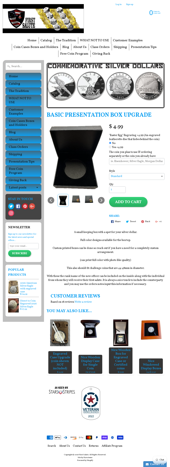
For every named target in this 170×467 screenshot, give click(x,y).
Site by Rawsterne (85, 457)
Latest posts (17, 187)
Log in (119, 4)
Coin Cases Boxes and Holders (36, 47)
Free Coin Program (74, 53)
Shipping (120, 47)
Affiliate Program (112, 446)
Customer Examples (128, 40)
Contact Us (79, 446)
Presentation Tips (144, 47)
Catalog (46, 40)
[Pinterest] (25, 206)
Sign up (129, 4)
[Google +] (32, 206)
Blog (65, 47)
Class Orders (100, 47)
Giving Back (101, 53)
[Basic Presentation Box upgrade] (63, 200)
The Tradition (66, 40)
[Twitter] (11, 206)
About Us (79, 47)
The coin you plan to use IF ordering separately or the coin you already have (132, 154)
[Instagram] (11, 213)
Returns (93, 446)
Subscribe (19, 253)
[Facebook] (18, 206)
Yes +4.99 (117, 147)
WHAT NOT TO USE (94, 40)
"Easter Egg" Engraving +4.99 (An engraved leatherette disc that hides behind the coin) (134, 137)
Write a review (83, 302)
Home (32, 40)
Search (52, 446)
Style (112, 171)
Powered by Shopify (85, 460)
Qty (111, 184)
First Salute (83, 454)
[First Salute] (44, 18)
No (114, 143)
